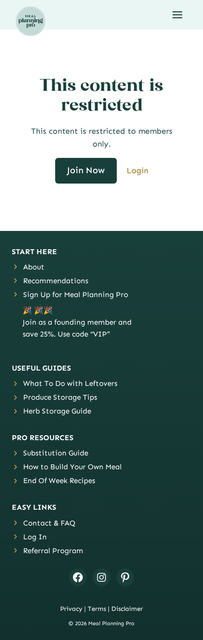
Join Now (86, 170)
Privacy (71, 608)
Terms (97, 608)
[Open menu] (177, 14)
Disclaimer (127, 608)
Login (137, 170)
